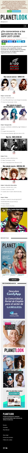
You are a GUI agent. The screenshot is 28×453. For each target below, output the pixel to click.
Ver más (14, 279)
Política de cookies (7, 440)
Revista (5, 425)
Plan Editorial (6, 430)
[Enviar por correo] (10, 41)
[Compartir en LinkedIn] (23, 41)
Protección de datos (8, 437)
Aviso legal (5, 435)
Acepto (9, 11)
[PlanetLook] (4, 448)
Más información (16, 11)
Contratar (5, 427)
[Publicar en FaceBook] (14, 41)
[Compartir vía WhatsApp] (3, 44)
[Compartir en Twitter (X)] (19, 41)
